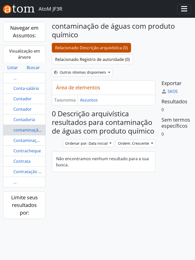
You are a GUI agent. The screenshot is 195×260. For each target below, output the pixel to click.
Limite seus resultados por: (24, 205)
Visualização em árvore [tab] (24, 54)
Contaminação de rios (34, 140)
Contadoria (24, 119)
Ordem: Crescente (134, 143)
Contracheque (27, 151)
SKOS (173, 91)
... (15, 78)
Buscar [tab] (33, 67)
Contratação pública (32, 171)
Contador (22, 99)
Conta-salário (26, 88)
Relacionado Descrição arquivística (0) (91, 48)
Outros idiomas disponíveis (83, 72)
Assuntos (89, 100)
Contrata (21, 161)
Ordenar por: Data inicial (87, 143)
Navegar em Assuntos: (24, 31)
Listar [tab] (12, 67)
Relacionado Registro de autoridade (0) (92, 59)
